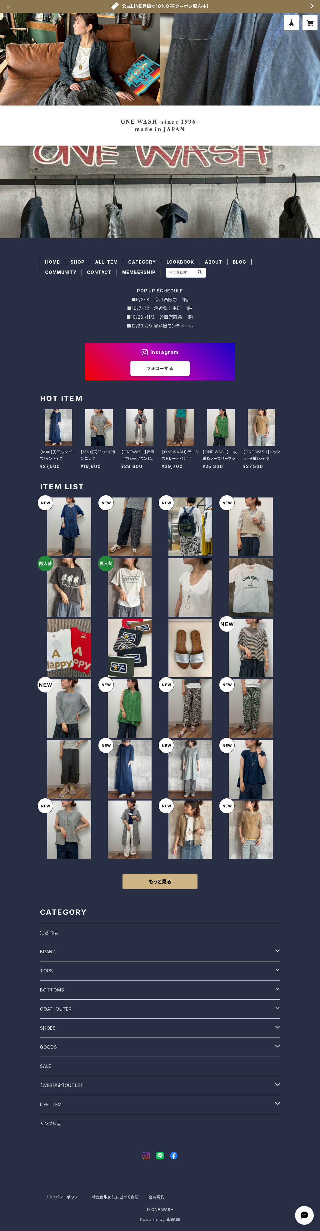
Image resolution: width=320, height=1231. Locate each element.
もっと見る (160, 881)
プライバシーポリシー (63, 1197)
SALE (45, 1066)
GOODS (48, 1047)
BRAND (48, 951)
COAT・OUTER (56, 1009)
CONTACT (99, 272)
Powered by (153, 1219)
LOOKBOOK (180, 262)
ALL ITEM (106, 262)
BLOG (239, 262)
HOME (52, 262)
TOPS (46, 970)
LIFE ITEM (51, 1104)
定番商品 (49, 932)
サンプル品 (51, 1123)
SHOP (77, 262)
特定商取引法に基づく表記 (115, 1197)
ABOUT (213, 262)
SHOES (48, 1028)
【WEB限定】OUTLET (61, 1085)
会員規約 (157, 1197)
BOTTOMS (52, 989)
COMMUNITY (60, 272)
